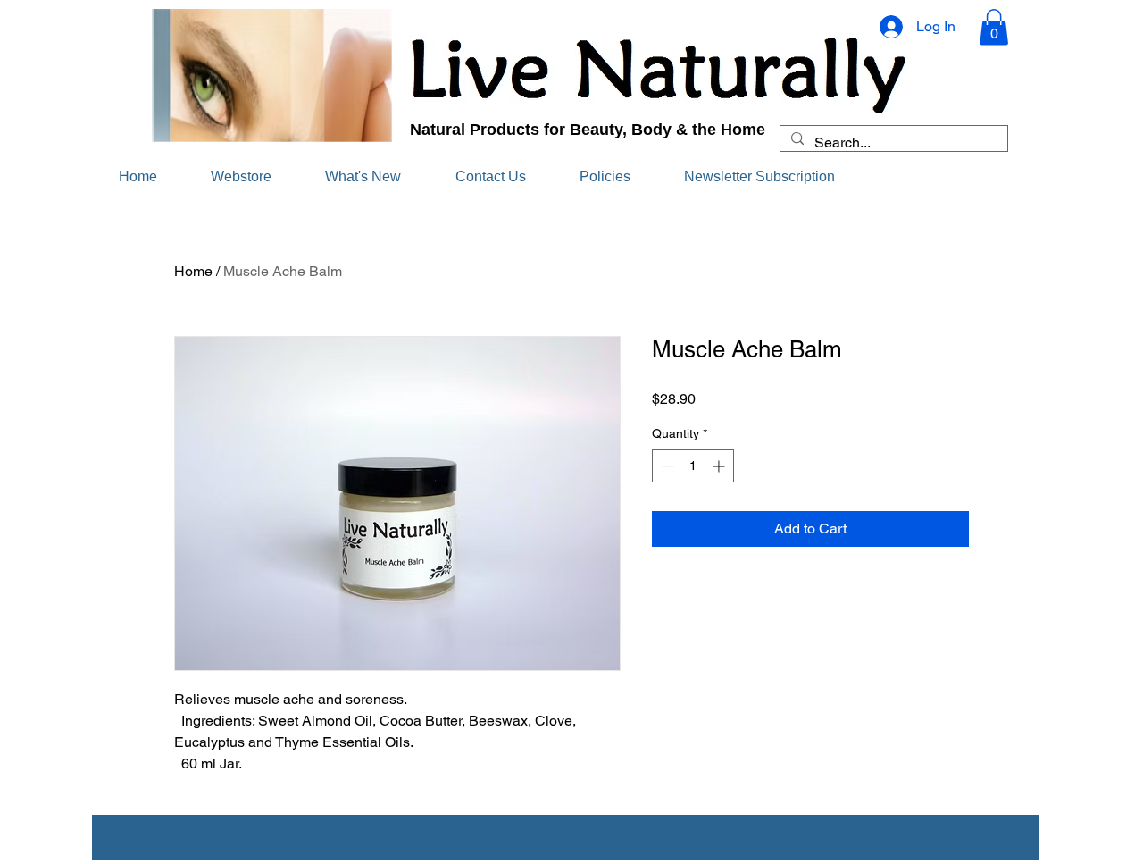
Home (193, 271)
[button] (994, 27)
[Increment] (720, 466)
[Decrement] (666, 466)
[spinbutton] (693, 466)
